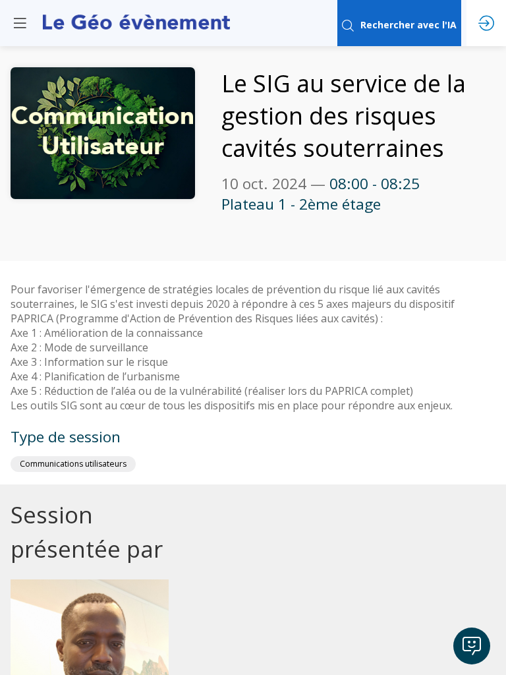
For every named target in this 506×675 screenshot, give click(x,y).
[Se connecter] (486, 23)
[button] (20, 23)
